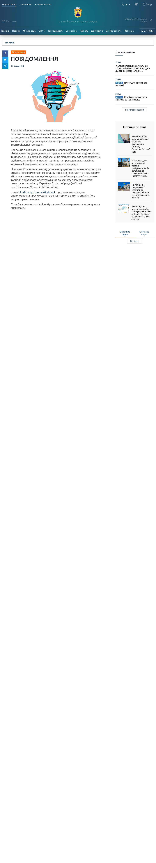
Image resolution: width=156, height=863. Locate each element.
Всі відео (134, 241)
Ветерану (129, 31)
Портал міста (9, 4)
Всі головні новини (134, 109)
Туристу (84, 31)
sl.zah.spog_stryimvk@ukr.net (37, 192)
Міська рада (29, 31)
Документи (26, 4)
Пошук (148, 4)
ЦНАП (42, 31)
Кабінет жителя (43, 4)
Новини (16, 31)
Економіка (71, 31)
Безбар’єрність (114, 31)
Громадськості (55, 31)
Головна (5, 31)
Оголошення (18, 52)
